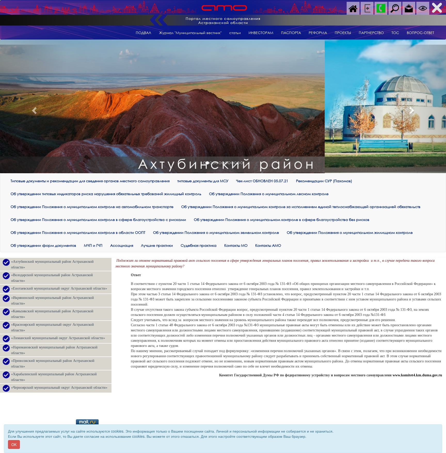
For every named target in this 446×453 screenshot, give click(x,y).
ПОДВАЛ (143, 32)
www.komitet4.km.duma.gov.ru (417, 375)
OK (14, 444)
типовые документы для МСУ (202, 180)
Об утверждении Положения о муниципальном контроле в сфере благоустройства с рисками (98, 219)
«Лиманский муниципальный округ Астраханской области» (58, 338)
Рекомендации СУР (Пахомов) (324, 180)
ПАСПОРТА (291, 32)
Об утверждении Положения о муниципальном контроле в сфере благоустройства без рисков (281, 219)
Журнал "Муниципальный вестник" (190, 32)
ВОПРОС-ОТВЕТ (420, 32)
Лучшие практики (157, 245)
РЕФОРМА (318, 32)
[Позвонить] (381, 7)
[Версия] (422, 7)
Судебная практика (199, 245)
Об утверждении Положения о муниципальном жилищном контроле (350, 232)
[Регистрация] (367, 7)
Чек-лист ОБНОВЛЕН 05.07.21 (262, 180)
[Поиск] (394, 7)
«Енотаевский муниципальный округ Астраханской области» (59, 288)
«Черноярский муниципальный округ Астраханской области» (59, 388)
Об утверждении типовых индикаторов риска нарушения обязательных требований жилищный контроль (106, 193)
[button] (33, 109)
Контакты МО (236, 245)
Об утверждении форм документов (43, 245)
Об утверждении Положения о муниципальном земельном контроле (216, 232)
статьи (235, 32)
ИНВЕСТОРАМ (261, 32)
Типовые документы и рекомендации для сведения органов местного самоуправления (90, 180)
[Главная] (353, 7)
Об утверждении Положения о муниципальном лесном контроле (269, 193)
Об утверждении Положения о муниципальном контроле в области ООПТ (78, 232)
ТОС (395, 32)
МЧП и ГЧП (93, 245)
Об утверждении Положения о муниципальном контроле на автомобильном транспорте (92, 206)
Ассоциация (121, 245)
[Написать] (408, 7)
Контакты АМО (268, 245)
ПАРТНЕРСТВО (371, 32)
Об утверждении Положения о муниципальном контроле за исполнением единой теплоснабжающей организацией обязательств (300, 206)
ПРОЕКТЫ (343, 32)
